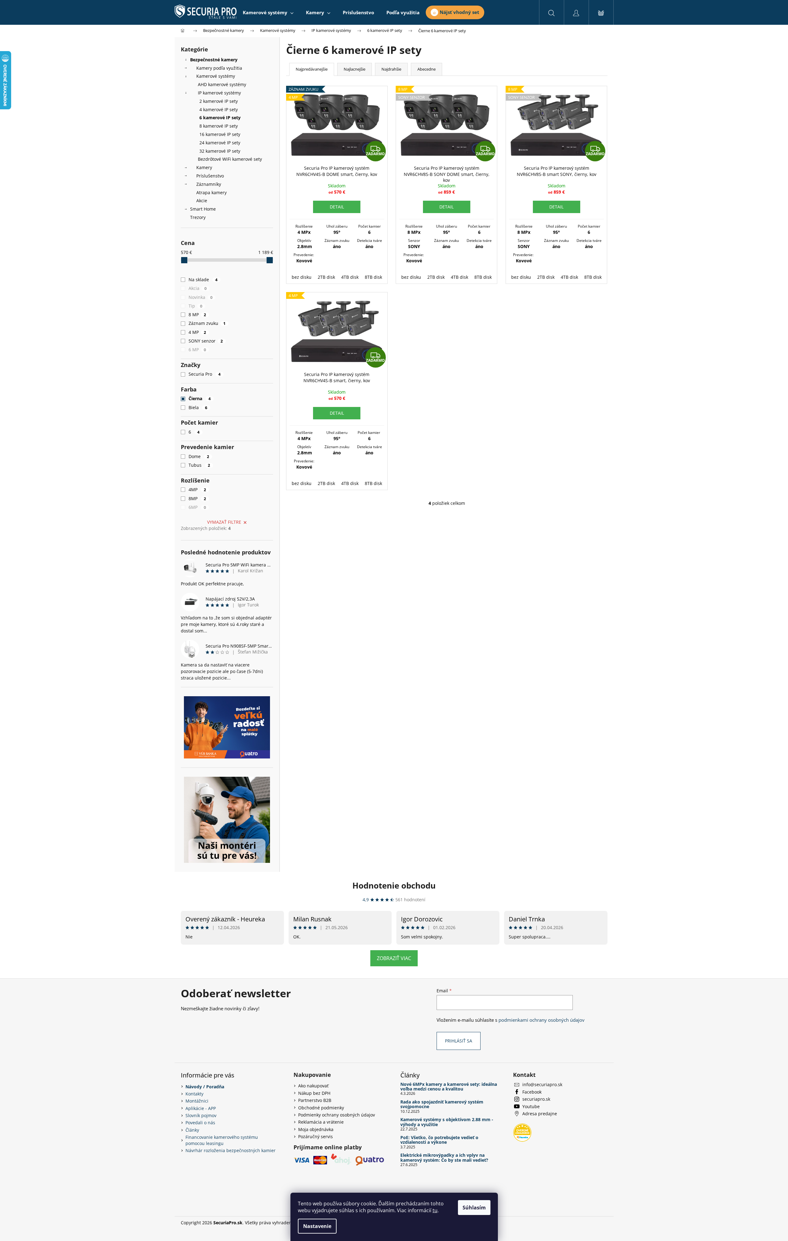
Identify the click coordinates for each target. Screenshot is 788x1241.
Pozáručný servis (315, 1136)
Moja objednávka (315, 1129)
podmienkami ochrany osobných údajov (541, 1020)
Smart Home (203, 209)
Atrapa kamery (211, 192)
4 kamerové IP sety (218, 109)
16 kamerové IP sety (219, 134)
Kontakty (194, 1094)
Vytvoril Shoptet (591, 1223)
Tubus (199, 465)
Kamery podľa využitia (219, 68)
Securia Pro (205, 374)
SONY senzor (206, 341)
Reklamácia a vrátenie (321, 1122)
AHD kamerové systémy (222, 84)
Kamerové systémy (215, 76)
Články (192, 1130)
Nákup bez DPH (314, 1093)
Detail (337, 207)
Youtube (531, 1106)
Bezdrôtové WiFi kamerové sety (230, 159)
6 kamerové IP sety (220, 117)
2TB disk (326, 277)
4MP (197, 489)
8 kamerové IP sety (218, 126)
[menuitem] (268, 12)
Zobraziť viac (394, 958)
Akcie (201, 200)
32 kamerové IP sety (219, 151)
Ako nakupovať (313, 1086)
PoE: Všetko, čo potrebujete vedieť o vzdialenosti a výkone (439, 1140)
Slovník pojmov (200, 1115)
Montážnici (196, 1101)
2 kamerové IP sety (218, 101)
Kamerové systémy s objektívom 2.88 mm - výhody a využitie (446, 1122)
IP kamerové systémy (219, 93)
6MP (197, 507)
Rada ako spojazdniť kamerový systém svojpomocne (441, 1104)
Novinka (201, 297)
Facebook (532, 1092)
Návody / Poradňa (204, 1087)
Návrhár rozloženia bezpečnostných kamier (230, 1150)
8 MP (197, 314)
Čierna (200, 398)
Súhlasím (474, 1207)
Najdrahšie (391, 69)
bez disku (301, 277)
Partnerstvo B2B (314, 1100)
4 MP (197, 332)
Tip (195, 306)
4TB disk (350, 277)
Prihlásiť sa (458, 1041)
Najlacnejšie (354, 69)
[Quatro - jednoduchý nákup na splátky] (227, 727)
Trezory (198, 217)
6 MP (197, 349)
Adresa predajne (539, 1113)
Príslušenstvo (210, 176)
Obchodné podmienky (321, 1108)
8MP (197, 498)
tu (435, 1210)
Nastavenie (317, 1226)
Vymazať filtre (224, 522)
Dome (199, 456)
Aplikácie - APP (200, 1108)
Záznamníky (208, 184)
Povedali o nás (200, 1122)
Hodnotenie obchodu (394, 885)
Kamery (204, 167)
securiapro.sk (536, 1099)
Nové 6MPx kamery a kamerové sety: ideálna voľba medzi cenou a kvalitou (448, 1086)
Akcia (198, 288)
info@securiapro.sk (542, 1084)
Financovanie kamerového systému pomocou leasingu (221, 1140)
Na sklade (203, 279)
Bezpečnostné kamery (213, 60)
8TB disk (373, 277)
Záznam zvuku (207, 323)
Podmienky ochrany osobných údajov (336, 1115)
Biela (198, 407)
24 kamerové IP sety (219, 143)
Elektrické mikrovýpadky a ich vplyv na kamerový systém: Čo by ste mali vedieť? (444, 1157)
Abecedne (426, 69)
